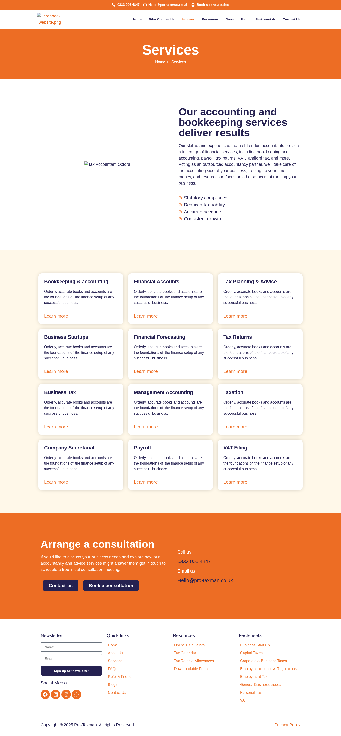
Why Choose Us (161, 19)
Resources (210, 19)
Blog (245, 19)
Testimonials (266, 19)
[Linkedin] (55, 694)
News (230, 19)
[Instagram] (66, 694)
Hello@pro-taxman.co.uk (205, 580)
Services (188, 19)
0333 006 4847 (194, 561)
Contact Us (291, 19)
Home (137, 19)
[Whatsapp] (76, 694)
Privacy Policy (287, 725)
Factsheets (250, 635)
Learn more (56, 316)
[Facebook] (45, 694)
